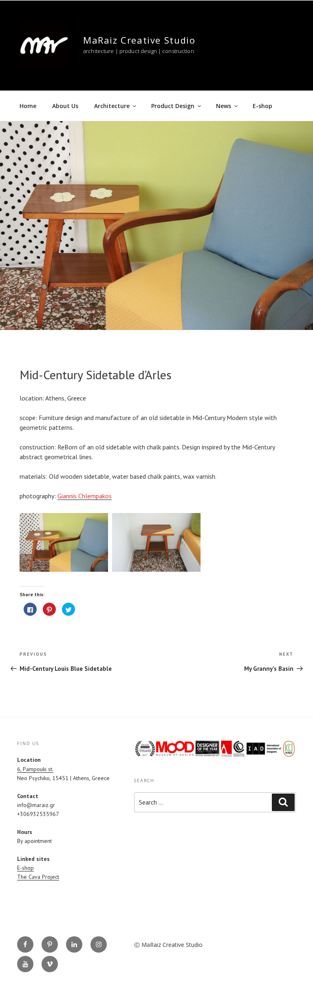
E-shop (262, 106)
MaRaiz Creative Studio (139, 40)
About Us (65, 106)
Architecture (112, 106)
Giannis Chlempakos (84, 496)
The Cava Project (38, 876)
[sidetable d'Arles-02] (156, 542)
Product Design (172, 106)
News (223, 106)
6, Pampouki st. (35, 769)
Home (28, 106)
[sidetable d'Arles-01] (64, 542)
